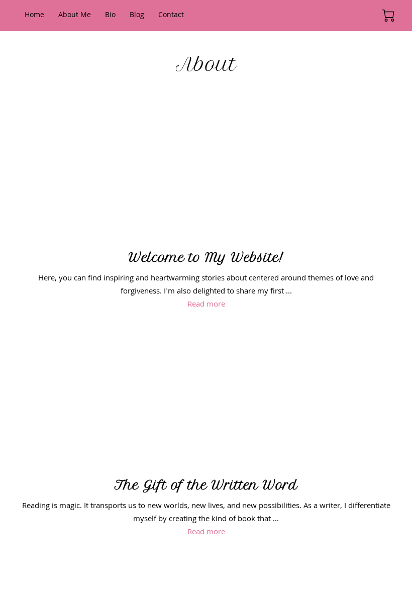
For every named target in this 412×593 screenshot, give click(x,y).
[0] (388, 16)
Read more (206, 305)
